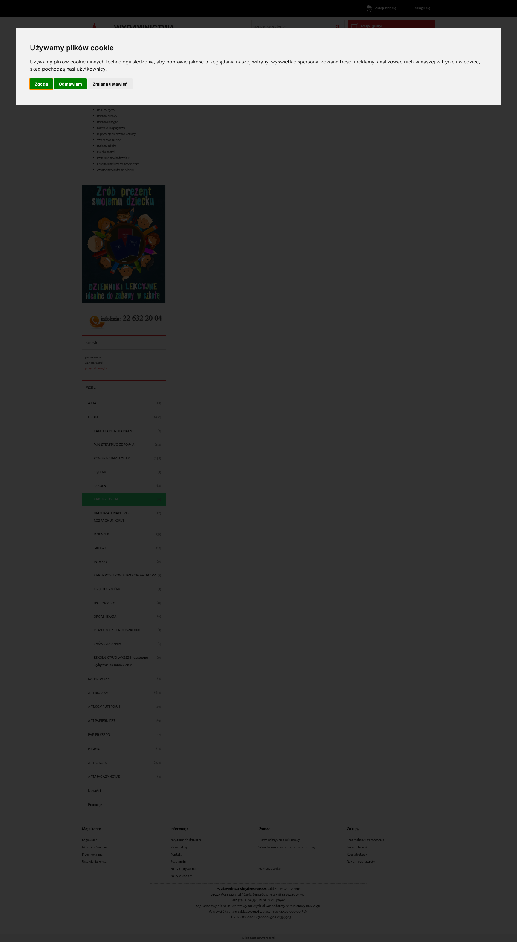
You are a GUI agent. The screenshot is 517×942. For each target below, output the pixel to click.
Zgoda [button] (41, 83)
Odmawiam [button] (70, 83)
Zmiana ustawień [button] (110, 83)
